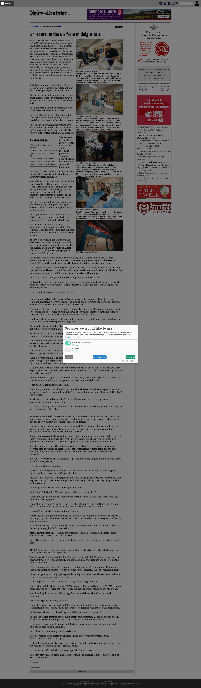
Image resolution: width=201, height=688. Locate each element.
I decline (69, 357)
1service (76, 345)
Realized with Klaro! (128, 361)
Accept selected (99, 357)
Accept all (131, 357)
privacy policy (73, 337)
